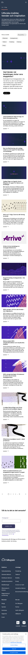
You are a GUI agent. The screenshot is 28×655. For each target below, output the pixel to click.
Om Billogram (19, 603)
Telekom (5, 41)
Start (2, 7)
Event (3, 617)
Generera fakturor (6, 574)
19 (19, 494)
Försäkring (11, 41)
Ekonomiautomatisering (21, 591)
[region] (14, 643)
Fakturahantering (6, 571)
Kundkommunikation (7, 581)
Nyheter (4, 607)
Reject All (14, 648)
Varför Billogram (19, 610)
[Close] (25, 634)
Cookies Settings (14, 645)
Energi (4, 45)
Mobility (17, 578)
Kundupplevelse (13, 38)
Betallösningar (5, 584)
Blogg (3, 603)
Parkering (19, 41)
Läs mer (6, 93)
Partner (17, 607)
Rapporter (4, 613)
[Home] (9, 2)
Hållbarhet (18, 613)
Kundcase (4, 610)
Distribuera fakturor (7, 578)
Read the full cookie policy (16, 642)
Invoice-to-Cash (19, 584)
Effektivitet (5, 38)
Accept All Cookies (14, 652)
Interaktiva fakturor (20, 588)
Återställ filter (21, 34)
